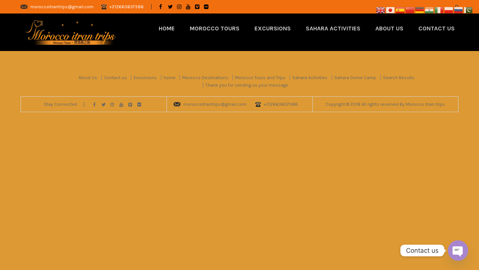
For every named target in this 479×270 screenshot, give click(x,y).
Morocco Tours (215, 28)
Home (167, 28)
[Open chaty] (458, 250)
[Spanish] (400, 9)
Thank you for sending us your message (246, 85)
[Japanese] (391, 9)
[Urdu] (468, 9)
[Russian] (459, 9)
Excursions (272, 28)
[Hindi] (429, 9)
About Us (389, 28)
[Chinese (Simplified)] (410, 9)
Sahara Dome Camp (355, 77)
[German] (420, 9)
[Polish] (449, 9)
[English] (381, 9)
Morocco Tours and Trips (260, 77)
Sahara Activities (333, 28)
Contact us (436, 28)
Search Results (399, 77)
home (170, 77)
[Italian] (439, 9)
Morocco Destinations (205, 77)
